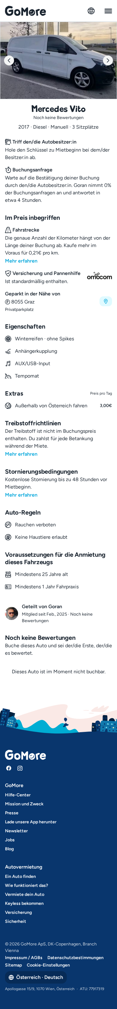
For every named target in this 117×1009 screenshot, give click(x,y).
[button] (58, 301)
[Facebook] (8, 768)
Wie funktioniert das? (26, 885)
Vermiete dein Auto (24, 894)
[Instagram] (20, 768)
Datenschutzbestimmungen (75, 957)
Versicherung (18, 912)
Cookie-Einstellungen (48, 965)
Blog (9, 849)
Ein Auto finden (20, 876)
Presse (11, 813)
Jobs (10, 840)
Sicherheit (15, 921)
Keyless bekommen (24, 903)
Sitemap (13, 965)
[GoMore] (25, 11)
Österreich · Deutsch (39, 977)
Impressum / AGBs (23, 957)
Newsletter (16, 831)
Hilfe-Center (18, 795)
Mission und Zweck (24, 804)
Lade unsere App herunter (30, 822)
